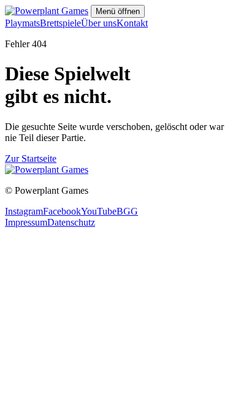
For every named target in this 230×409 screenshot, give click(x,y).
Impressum (26, 222)
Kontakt (132, 23)
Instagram (24, 211)
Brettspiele (60, 23)
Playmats (22, 23)
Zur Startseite (30, 158)
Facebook (62, 211)
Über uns (99, 23)
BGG (127, 211)
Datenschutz (71, 222)
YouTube (99, 211)
